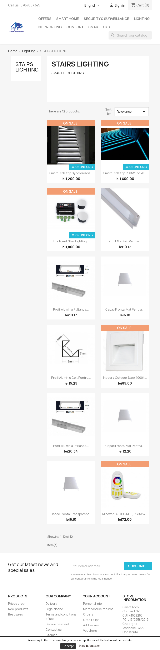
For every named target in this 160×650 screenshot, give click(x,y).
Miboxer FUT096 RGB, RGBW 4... (125, 514)
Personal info (92, 604)
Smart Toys (99, 27)
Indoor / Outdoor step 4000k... (125, 378)
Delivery (51, 604)
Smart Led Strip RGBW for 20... (125, 173)
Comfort (75, 27)
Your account (96, 596)
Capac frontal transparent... (71, 514)
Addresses (91, 625)
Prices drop (16, 604)
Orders (88, 614)
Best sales (15, 614)
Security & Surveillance (106, 18)
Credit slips (91, 620)
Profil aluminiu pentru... (125, 241)
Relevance (131, 111)
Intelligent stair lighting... (71, 241)
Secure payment (57, 624)
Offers (44, 18)
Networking (50, 27)
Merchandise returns (98, 609)
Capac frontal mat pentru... (124, 309)
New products (18, 609)
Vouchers (90, 631)
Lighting (142, 18)
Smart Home (67, 18)
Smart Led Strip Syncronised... (70, 173)
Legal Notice (54, 609)
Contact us (54, 629)
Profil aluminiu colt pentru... (71, 378)
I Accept (68, 646)
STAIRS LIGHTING (27, 67)
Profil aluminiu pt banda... (71, 309)
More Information (89, 645)
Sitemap (51, 635)
